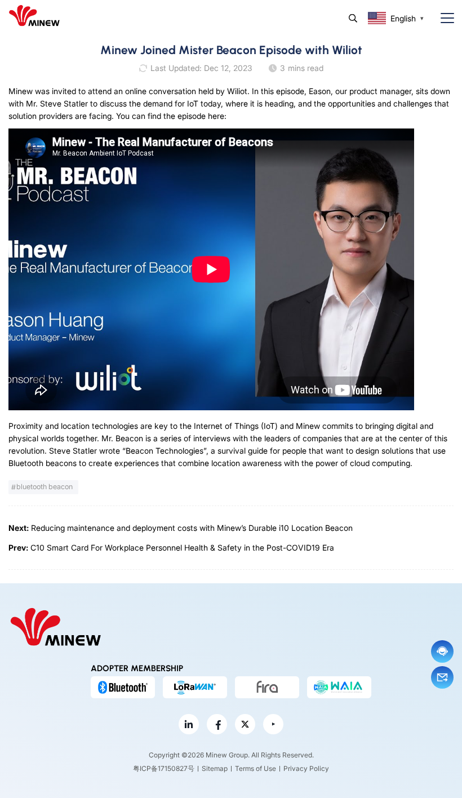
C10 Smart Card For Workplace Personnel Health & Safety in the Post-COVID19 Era (182, 547)
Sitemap (215, 768)
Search (353, 18)
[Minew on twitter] (245, 724)
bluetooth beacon (44, 486)
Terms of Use (255, 768)
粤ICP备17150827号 (163, 768)
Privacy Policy (306, 768)
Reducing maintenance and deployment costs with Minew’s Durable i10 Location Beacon (192, 528)
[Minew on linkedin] (188, 724)
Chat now (442, 651)
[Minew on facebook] (217, 724)
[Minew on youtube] (273, 724)
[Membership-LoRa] (195, 687)
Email (442, 677)
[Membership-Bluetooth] (123, 687)
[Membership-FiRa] (267, 687)
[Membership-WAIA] (339, 687)
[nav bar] (443, 18)
